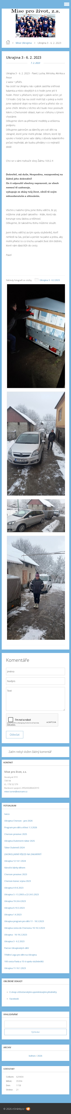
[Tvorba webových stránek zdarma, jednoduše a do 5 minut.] (28, 1109)
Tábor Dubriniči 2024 (14, 847)
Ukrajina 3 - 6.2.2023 (50, 280)
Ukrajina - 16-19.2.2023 (15, 934)
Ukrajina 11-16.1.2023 (15, 968)
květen (32, 1055)
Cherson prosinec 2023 (15, 874)
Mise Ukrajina (24, 43)
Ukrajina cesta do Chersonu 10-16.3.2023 (24, 928)
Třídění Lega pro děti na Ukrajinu (20, 954)
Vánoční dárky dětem (14, 867)
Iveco (6, 814)
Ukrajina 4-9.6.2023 (13, 887)
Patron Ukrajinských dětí (16, 948)
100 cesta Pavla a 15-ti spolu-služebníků (24, 961)
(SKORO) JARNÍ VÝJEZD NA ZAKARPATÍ (22, 854)
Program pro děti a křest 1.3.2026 (20, 827)
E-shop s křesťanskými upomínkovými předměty (33, 992)
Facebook (14, 998)
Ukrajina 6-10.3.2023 (14, 907)
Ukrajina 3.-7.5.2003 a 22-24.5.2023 (21, 894)
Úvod (8, 42)
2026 (39, 1055)
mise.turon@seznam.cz (15, 791)
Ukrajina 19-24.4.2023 (15, 901)
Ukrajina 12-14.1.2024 (15, 861)
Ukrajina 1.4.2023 (13, 914)
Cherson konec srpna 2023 (17, 881)
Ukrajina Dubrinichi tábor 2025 (19, 840)
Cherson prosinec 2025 (15, 834)
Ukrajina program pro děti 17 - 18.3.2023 (24, 921)
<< (8, 1055)
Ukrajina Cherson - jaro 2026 (18, 820)
